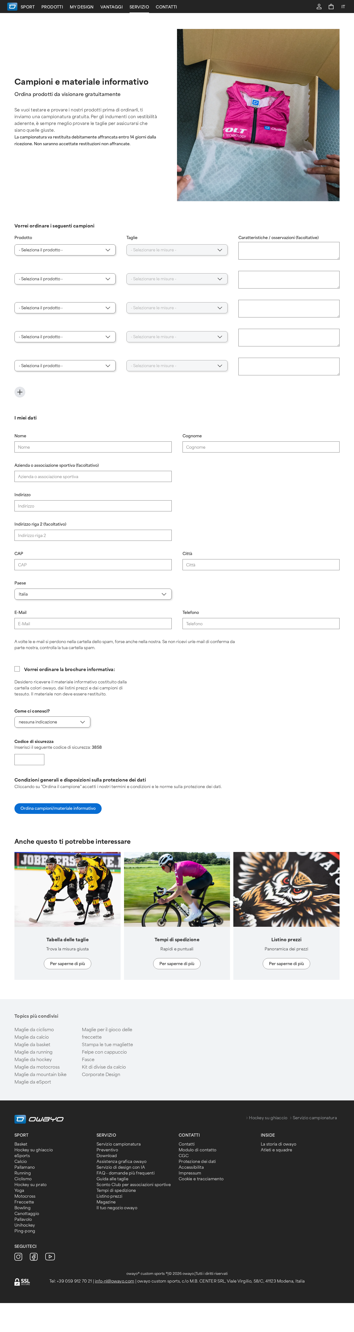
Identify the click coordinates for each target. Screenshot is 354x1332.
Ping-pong (24, 1231)
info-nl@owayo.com (114, 1281)
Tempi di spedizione (116, 1190)
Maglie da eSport (32, 1082)
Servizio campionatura (119, 1144)
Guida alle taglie (112, 1179)
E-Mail (20, 612)
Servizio (139, 7)
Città (187, 553)
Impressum (190, 1173)
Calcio (20, 1161)
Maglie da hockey (33, 1059)
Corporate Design (101, 1074)
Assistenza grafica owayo (121, 1161)
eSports (22, 1155)
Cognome (192, 436)
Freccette (24, 1202)
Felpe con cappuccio (104, 1052)
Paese (20, 583)
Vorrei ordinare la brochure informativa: (69, 669)
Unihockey (24, 1225)
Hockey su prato (30, 1184)
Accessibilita (191, 1167)
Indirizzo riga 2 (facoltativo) (40, 524)
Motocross (25, 1196)
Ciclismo (23, 1179)
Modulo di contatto (197, 1150)
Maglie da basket (32, 1044)
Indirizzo (22, 495)
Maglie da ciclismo (34, 1029)
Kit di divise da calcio (104, 1067)
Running (22, 1173)
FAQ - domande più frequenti (126, 1173)
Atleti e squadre (276, 1150)
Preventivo (107, 1150)
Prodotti (52, 7)
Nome (20, 436)
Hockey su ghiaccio (268, 1118)
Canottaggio (26, 1213)
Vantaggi (111, 7)
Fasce (88, 1059)
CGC (184, 1155)
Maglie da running (33, 1052)
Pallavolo (23, 1219)
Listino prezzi (109, 1196)
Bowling (22, 1208)
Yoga (19, 1190)
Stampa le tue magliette (107, 1044)
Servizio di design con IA (121, 1167)
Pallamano (24, 1167)
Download (107, 1155)
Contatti (166, 7)
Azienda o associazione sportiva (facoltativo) (56, 465)
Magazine (106, 1202)
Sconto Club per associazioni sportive (134, 1184)
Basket (20, 1144)
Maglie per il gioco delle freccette (107, 1033)
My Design (82, 7)
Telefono (191, 612)
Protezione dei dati (197, 1161)
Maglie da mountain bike (40, 1074)
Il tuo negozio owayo (117, 1208)
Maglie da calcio (31, 1037)
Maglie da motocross (37, 1067)
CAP (18, 553)
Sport (28, 7)
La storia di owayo (278, 1144)
